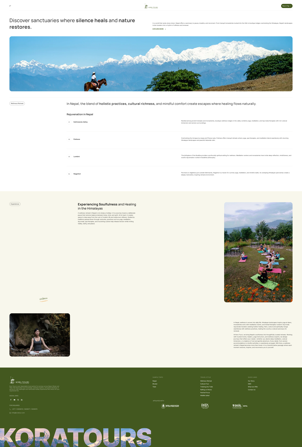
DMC (249, 384)
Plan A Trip (285, 6)
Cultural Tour (204, 384)
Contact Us (251, 389)
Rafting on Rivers (206, 389)
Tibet (154, 387)
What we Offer (253, 387)
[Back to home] (151, 6)
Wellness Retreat (206, 381)
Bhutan (155, 384)
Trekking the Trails (206, 387)
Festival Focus (205, 392)
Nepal (155, 381)
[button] (10, 6)
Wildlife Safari (205, 395)
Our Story (251, 381)
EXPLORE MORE (158, 29)
